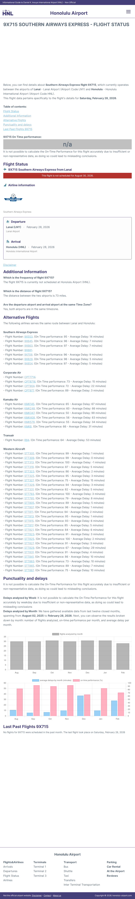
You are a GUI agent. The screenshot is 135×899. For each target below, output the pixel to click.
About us (57, 895)
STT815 (29, 520)
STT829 (29, 547)
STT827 (29, 543)
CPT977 (29, 390)
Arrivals (8, 866)
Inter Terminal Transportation (82, 884)
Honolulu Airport (69, 13)
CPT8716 (29, 381)
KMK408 (29, 417)
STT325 (29, 476)
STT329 (29, 484)
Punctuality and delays (17, 124)
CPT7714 (29, 377)
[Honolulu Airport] (8, 12)
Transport (70, 862)
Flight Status (11, 111)
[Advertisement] (67, 56)
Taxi (66, 875)
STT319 (29, 467)
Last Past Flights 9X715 (17, 129)
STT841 (29, 556)
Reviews (112, 875)
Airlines (7, 880)
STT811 (28, 512)
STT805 (29, 502)
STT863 (29, 561)
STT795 (29, 498)
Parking (112, 862)
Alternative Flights (14, 120)
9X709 (28, 354)
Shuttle (68, 871)
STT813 (29, 516)
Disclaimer (37, 895)
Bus (66, 866)
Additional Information (17, 115)
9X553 (28, 336)
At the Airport (115, 871)
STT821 (29, 529)
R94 (26, 440)
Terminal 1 (39, 866)
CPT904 (29, 386)
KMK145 (29, 404)
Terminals (39, 862)
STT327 (29, 480)
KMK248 (29, 408)
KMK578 (29, 422)
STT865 (29, 565)
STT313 (29, 462)
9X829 (28, 359)
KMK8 (28, 426)
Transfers (69, 880)
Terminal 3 (39, 875)
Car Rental (113, 866)
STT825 (29, 538)
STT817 (28, 525)
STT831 (29, 552)
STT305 (29, 453)
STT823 (29, 534)
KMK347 (29, 413)
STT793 (29, 494)
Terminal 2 (39, 871)
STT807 (29, 507)
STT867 (29, 570)
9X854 (28, 363)
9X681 (28, 350)
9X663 (28, 345)
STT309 (29, 457)
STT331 (29, 489)
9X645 (28, 341)
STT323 (29, 471)
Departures (10, 871)
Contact (47, 895)
